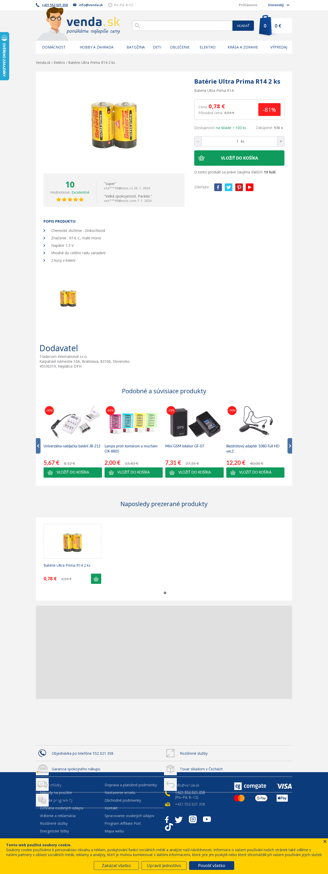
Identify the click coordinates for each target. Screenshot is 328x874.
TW (228, 187)
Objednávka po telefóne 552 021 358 (82, 753)
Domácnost (54, 47)
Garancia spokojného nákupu (76, 769)
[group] (73, 441)
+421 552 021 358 (55, 5)
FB (218, 187)
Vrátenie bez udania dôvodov (204, 784)
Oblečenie (180, 47)
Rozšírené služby (194, 753)
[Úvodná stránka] (78, 24)
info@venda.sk (91, 5)
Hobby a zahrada (97, 47)
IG (193, 819)
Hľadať (243, 25)
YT (249, 187)
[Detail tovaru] (72, 541)
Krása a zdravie (243, 47)
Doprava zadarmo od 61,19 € (76, 800)
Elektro (208, 47)
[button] (73, 472)
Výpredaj (278, 47)
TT (169, 827)
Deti (157, 47)
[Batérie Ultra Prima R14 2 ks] (114, 122)
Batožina (136, 47)
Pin (239, 187)
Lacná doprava (64, 784)
